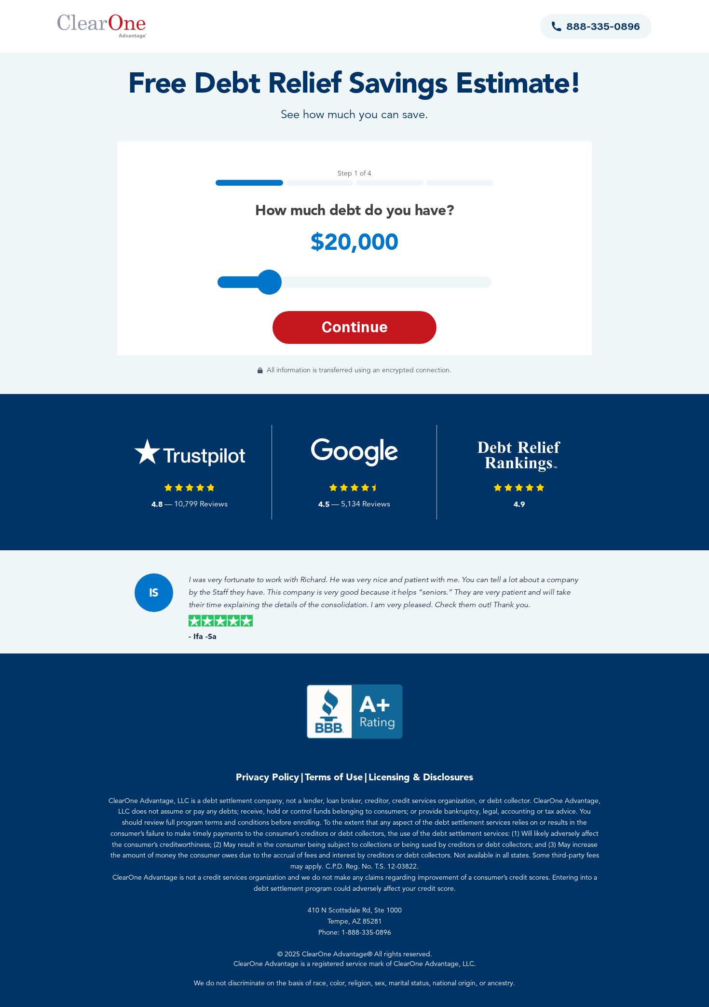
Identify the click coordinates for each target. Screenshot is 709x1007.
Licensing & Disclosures (420, 777)
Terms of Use (334, 777)
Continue (355, 327)
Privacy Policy (267, 777)
